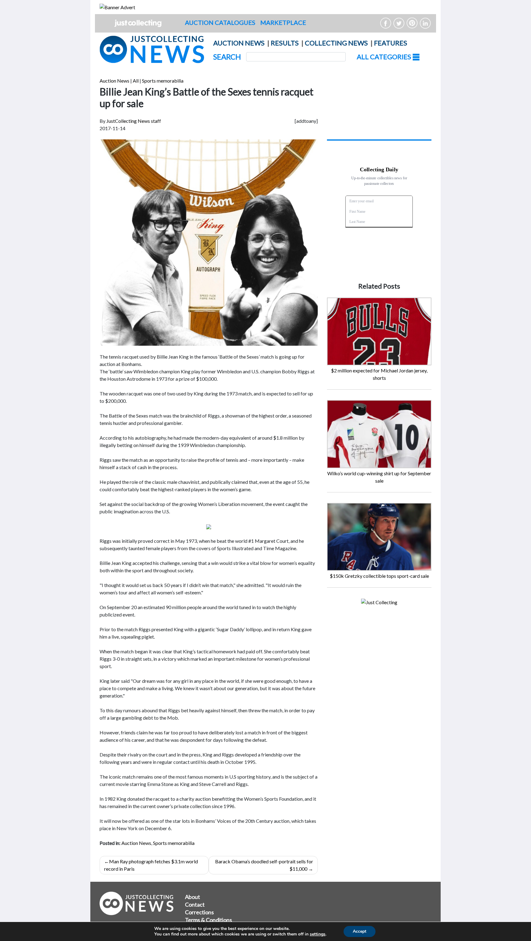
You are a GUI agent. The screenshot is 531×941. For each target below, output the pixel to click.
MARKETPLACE (283, 22)
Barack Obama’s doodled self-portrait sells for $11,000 (264, 865)
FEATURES (390, 43)
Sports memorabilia (162, 81)
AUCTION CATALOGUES (220, 22)
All (136, 81)
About (192, 896)
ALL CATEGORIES (384, 56)
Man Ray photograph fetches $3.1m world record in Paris (151, 865)
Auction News (114, 81)
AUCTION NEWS (239, 43)
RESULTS (285, 43)
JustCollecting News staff (133, 121)
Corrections (199, 912)
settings (317, 934)
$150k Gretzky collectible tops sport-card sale (379, 576)
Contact (195, 904)
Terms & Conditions (208, 919)
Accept (359, 931)
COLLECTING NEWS (336, 43)
